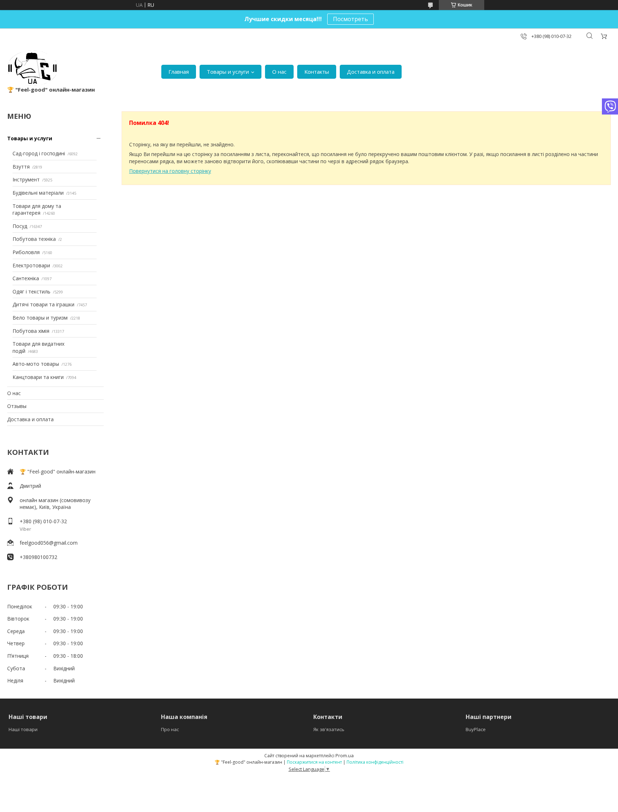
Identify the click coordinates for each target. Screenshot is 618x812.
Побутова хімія (31, 330)
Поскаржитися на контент (314, 762)
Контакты (316, 71)
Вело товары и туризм (40, 317)
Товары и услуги (228, 71)
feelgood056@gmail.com (49, 542)
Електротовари (31, 265)
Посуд (20, 226)
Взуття (21, 166)
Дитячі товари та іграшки (43, 304)
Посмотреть (350, 19)
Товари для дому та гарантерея (37, 210)
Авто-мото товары (36, 363)
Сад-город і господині (39, 153)
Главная (178, 71)
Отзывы (16, 406)
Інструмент (26, 179)
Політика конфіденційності (375, 762)
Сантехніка (26, 278)
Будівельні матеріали (38, 192)
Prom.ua (344, 755)
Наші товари (23, 729)
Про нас (170, 729)
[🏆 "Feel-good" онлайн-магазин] (32, 68)
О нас (279, 71)
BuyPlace (476, 729)
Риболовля (26, 252)
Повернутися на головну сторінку (170, 170)
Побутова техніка (34, 238)
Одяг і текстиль (31, 291)
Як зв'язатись (328, 729)
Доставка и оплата (370, 71)
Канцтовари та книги (38, 377)
